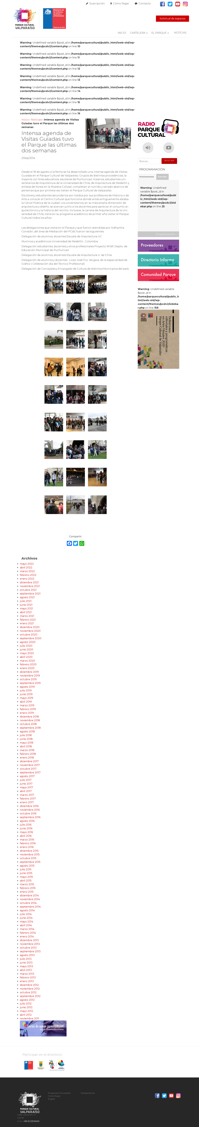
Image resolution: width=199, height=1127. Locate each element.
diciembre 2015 (29, 850)
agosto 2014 (27, 910)
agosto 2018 (27, 731)
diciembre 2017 (29, 761)
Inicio (122, 32)
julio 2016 (25, 824)
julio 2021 (26, 601)
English (51, 1099)
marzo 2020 (27, 660)
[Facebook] (69, 544)
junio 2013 (26, 962)
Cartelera (137, 32)
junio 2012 (26, 1007)
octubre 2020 (28, 634)
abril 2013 (26, 970)
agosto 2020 (27, 642)
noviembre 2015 (30, 854)
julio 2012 (26, 1003)
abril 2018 (26, 746)
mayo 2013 (26, 966)
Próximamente (146, 177)
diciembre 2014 (29, 895)
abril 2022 (26, 567)
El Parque (159, 32)
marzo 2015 (27, 884)
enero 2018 (27, 757)
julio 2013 (26, 958)
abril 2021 (26, 612)
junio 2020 (26, 649)
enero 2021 (27, 623)
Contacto (145, 3)
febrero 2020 (28, 664)
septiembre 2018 (30, 727)
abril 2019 (26, 701)
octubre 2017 (28, 768)
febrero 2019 (28, 709)
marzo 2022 (27, 571)
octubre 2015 (28, 858)
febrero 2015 (28, 888)
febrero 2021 (28, 619)
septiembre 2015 (30, 862)
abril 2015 (26, 880)
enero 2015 (27, 891)
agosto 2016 (27, 821)
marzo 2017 (27, 794)
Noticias (180, 32)
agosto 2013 (27, 955)
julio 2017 (26, 780)
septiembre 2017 (30, 772)
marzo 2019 (27, 705)
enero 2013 (27, 981)
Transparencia (88, 1093)
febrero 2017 (28, 798)
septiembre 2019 (30, 683)
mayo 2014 (26, 921)
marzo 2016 (27, 839)
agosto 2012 (27, 999)
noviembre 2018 (30, 720)
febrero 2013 (28, 977)
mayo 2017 (26, 787)
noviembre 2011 (29, 1018)
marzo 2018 (27, 750)
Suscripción (97, 3)
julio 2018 (26, 735)
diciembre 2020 (29, 627)
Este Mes (162, 177)
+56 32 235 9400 (31, 1121)
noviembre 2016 (30, 809)
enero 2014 (27, 936)
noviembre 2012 (30, 988)
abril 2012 (26, 1014)
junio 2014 (26, 917)
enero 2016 (27, 847)
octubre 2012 (28, 992)
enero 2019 (27, 712)
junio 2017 (26, 783)
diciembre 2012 (29, 985)
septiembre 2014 (30, 906)
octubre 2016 (28, 813)
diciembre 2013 (29, 940)
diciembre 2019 (29, 671)
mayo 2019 (26, 698)
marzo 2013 (27, 973)
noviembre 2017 (30, 765)
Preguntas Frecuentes (59, 1093)
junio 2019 (26, 694)
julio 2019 (26, 690)
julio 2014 (26, 914)
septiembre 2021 (30, 593)
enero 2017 (27, 802)
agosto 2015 (27, 865)
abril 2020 (26, 657)
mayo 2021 (26, 608)
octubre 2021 (28, 589)
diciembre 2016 (29, 806)
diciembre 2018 (29, 716)
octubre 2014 (28, 903)
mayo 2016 (26, 832)
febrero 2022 (28, 575)
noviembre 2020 (30, 630)
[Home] (39, 18)
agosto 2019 (27, 686)
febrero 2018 (28, 753)
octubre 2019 (28, 679)
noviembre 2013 (30, 944)
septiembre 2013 (30, 951)
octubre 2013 (28, 947)
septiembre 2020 (30, 638)
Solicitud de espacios (172, 18)
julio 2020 (26, 645)
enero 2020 (27, 668)
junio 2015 (26, 873)
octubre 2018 (28, 724)
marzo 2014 (27, 929)
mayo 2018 (26, 742)
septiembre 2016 (30, 817)
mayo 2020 (27, 653)
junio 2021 (26, 604)
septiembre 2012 (30, 996)
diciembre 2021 (29, 582)
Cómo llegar (121, 3)
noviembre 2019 (30, 675)
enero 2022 (27, 578)
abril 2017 (26, 791)
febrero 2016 (28, 843)
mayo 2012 (26, 1011)
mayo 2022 (27, 563)
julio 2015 (25, 869)
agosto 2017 (27, 776)
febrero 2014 (28, 932)
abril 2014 (26, 925)
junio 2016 (26, 828)
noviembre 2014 (30, 899)
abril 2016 (26, 835)
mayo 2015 (26, 876)
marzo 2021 (27, 616)
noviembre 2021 (30, 586)
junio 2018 (26, 739)
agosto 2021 (27, 597)
